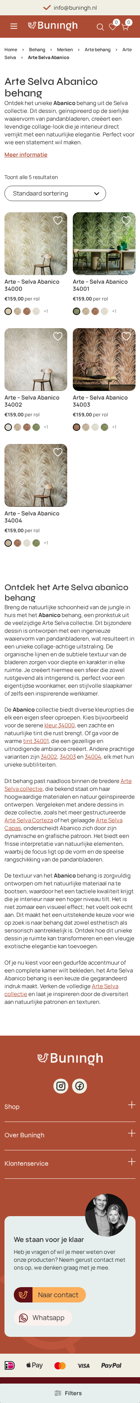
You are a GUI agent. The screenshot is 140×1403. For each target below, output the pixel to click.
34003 (68, 757)
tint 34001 (36, 741)
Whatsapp (48, 1317)
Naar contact (58, 1294)
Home (10, 49)
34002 (49, 757)
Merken (65, 49)
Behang (37, 49)
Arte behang (98, 49)
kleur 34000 (59, 725)
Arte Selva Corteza (28, 820)
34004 (93, 757)
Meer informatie (25, 154)
